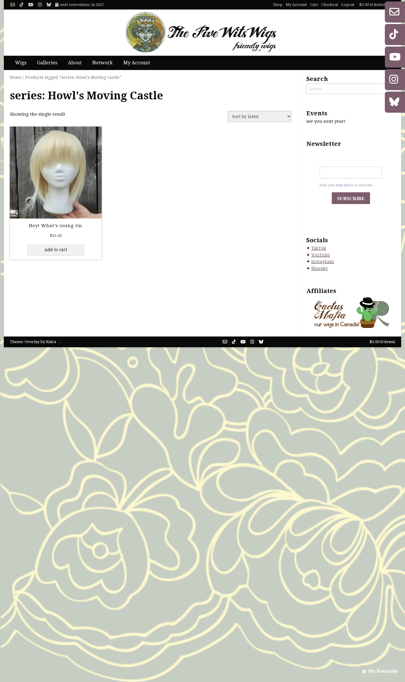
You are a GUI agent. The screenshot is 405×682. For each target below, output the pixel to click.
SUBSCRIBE (351, 198)
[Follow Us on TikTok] (21, 5)
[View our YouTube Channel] (31, 5)
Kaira (51, 342)
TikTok (318, 248)
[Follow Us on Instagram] (39, 5)
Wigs (20, 63)
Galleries (47, 63)
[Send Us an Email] (12, 5)
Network (102, 63)
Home (16, 77)
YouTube (320, 255)
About (75, 63)
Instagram (322, 261)
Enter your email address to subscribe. (346, 184)
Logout (347, 4)
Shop (278, 4)
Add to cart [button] (55, 249)
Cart (314, 4)
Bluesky (319, 268)
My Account (296, 4)
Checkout (329, 4)
